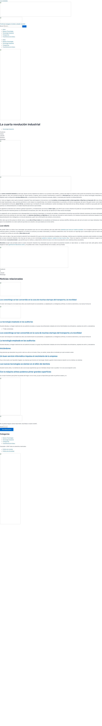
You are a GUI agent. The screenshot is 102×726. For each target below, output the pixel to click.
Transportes (6, 35)
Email (1, 426)
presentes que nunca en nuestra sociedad (72, 229)
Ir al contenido (4, 1)
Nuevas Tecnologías (8, 31)
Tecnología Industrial (8, 33)
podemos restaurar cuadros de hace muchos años (55, 238)
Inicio (4, 29)
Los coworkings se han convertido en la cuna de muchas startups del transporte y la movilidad (38, 300)
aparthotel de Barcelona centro (16, 244)
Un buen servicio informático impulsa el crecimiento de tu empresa (28, 356)
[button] (51, 132)
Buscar (2, 26)
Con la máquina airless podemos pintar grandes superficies (25, 372)
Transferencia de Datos (9, 36)
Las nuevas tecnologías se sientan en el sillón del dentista (25, 364)
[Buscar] (24, 26)
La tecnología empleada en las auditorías (16, 322)
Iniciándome (5, 348)
